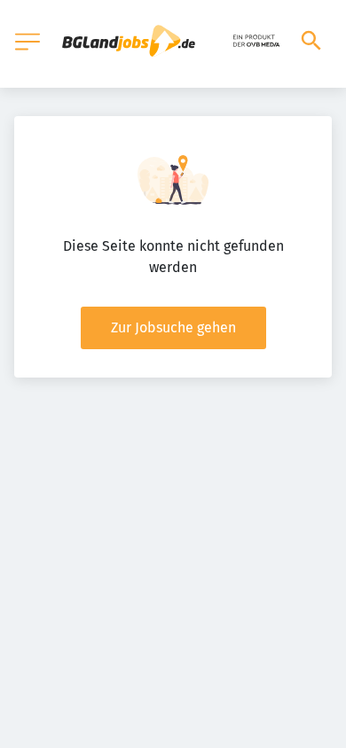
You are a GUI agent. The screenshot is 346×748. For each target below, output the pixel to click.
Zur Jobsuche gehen (173, 327)
